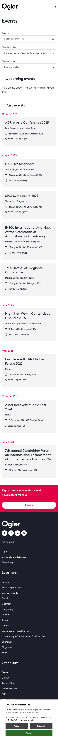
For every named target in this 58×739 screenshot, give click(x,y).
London (5, 626)
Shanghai (7, 642)
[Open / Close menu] (50, 7)
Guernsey (6, 604)
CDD (4, 694)
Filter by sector (8, 61)
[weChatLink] (24, 533)
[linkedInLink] (17, 533)
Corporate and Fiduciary (14, 557)
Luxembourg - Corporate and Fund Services (23, 637)
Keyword (5, 33)
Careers (6, 678)
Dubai (5, 598)
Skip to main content (15, 2)
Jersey (5, 620)
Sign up (29, 505)
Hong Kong (7, 609)
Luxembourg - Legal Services (16, 631)
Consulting (7, 562)
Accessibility (8, 683)
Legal (4, 552)
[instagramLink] (11, 533)
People (5, 672)
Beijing (5, 582)
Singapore (7, 647)
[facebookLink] (4, 533)
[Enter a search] (55, 7)
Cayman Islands (10, 593)
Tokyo (4, 653)
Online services (9, 689)
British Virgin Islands (12, 588)
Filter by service (9, 47)
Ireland (5, 615)
